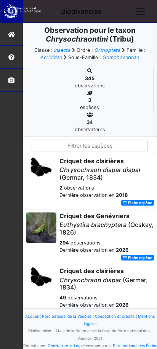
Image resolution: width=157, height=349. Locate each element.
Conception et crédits (115, 316)
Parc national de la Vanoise (66, 316)
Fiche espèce (139, 203)
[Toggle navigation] (140, 11)
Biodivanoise (81, 11)
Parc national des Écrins (135, 345)
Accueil (31, 316)
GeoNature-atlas (63, 345)
